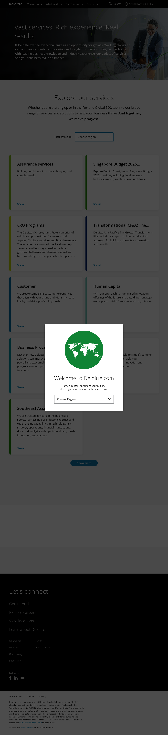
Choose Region (66, 399)
